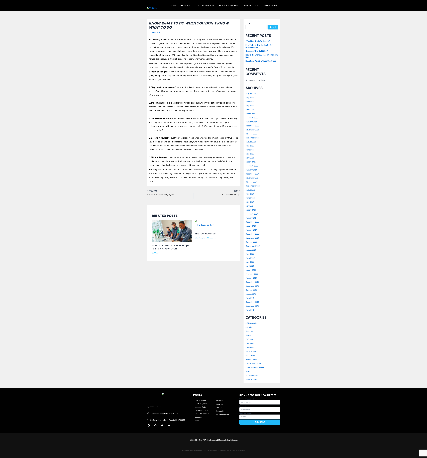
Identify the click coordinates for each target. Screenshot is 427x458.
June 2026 (250, 102)
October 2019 (251, 290)
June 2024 (250, 198)
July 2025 (250, 146)
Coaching (249, 331)
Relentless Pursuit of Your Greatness (261, 61)
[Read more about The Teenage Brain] (204, 225)
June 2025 (250, 150)
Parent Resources (209, 238)
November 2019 (252, 286)
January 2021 (251, 230)
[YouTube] (169, 425)
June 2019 (250, 298)
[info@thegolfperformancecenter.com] (162, 413)
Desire (248, 335)
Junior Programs (201, 410)
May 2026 (250, 106)
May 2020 (250, 262)
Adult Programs (201, 404)
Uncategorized (252, 375)
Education (198, 238)
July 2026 (250, 98)
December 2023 (252, 222)
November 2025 (252, 130)
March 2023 (251, 226)
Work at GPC (251, 379)
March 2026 (251, 114)
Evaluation (219, 400)
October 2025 (251, 134)
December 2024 (252, 174)
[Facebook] (149, 425)
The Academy (200, 400)
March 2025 (251, 162)
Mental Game (251, 359)
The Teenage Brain (205, 233)
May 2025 (250, 154)
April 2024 (250, 206)
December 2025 (252, 126)
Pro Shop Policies (222, 415)
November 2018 (252, 306)
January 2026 (251, 122)
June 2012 (250, 310)
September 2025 (253, 138)
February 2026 (252, 118)
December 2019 (252, 282)
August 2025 (251, 142)
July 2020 (250, 254)
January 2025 (251, 170)
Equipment (250, 347)
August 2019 (251, 294)
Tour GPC (219, 408)
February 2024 (252, 214)
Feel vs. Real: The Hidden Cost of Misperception (259, 46)
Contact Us (220, 411)
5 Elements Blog (252, 323)
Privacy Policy (224, 440)
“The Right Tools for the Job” (258, 41)
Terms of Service (235, 450)
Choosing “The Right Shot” (257, 51)
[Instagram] (155, 425)
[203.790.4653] (153, 406)
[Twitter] (162, 425)
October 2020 (251, 242)
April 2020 (250, 266)
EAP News (155, 253)
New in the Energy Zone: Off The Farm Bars (262, 56)
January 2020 (251, 278)
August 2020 (251, 250)
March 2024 (251, 210)
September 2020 (253, 246)
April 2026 (250, 110)
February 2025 (252, 166)
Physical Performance (255, 367)
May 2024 (250, 202)
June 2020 (250, 258)
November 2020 (252, 238)
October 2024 (251, 182)
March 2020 (251, 270)
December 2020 (252, 234)
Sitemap (234, 440)
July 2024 (250, 194)
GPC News (250, 355)
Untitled (246, 399)
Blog (197, 420)
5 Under (249, 327)
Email (245, 413)
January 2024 (252, 218)
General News (252, 351)
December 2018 (252, 302)
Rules (248, 371)
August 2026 (251, 94)
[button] (189, 5)
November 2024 (252, 178)
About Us (219, 404)
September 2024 (253, 186)
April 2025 (250, 158)
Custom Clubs (200, 407)
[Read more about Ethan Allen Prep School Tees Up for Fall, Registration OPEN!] (172, 235)
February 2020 (252, 274)
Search (248, 23)
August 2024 (251, 190)
